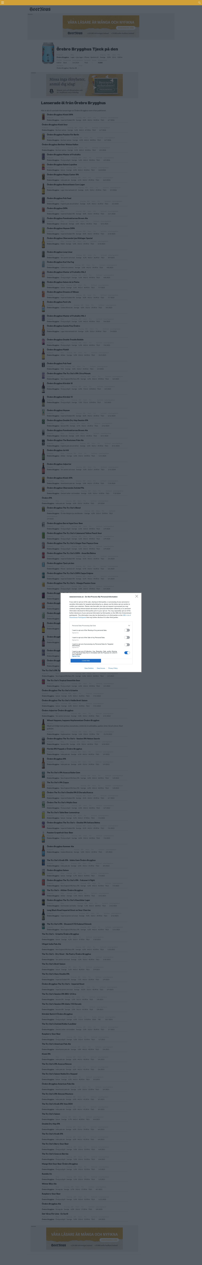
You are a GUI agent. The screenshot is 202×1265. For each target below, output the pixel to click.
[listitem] (101, 625)
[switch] (127, 630)
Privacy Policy (113, 668)
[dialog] (101, 632)
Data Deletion (89, 668)
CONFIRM (86, 661)
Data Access (101, 668)
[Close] (137, 597)
